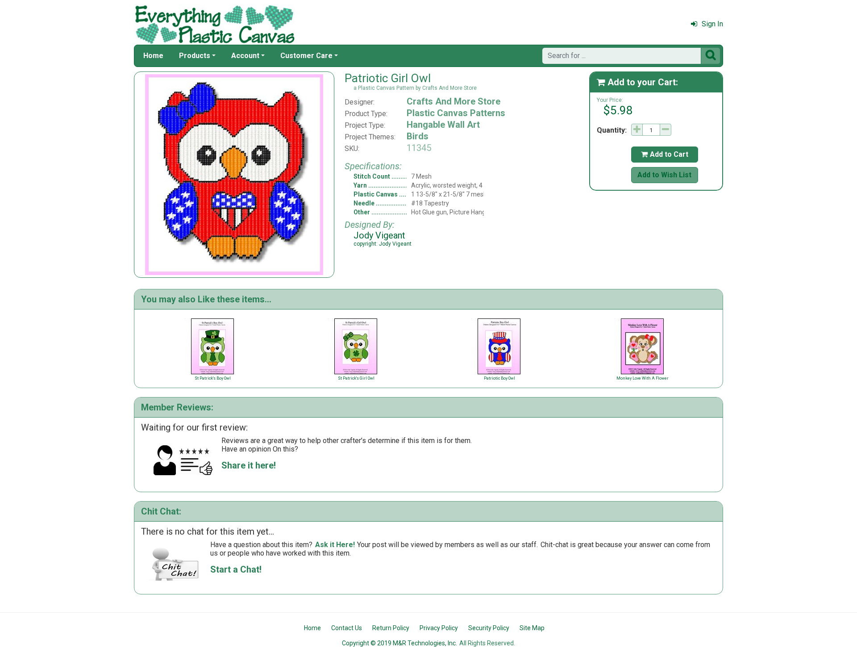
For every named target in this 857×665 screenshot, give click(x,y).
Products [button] (194, 55)
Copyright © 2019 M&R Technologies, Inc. (399, 643)
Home (153, 55)
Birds (417, 136)
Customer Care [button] (306, 55)
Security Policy (488, 628)
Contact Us (346, 628)
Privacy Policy (439, 628)
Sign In (712, 24)
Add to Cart (664, 154)
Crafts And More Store (453, 101)
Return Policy (390, 628)
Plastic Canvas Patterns (456, 113)
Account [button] (245, 55)
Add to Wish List (664, 175)
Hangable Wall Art (443, 124)
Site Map (532, 628)
